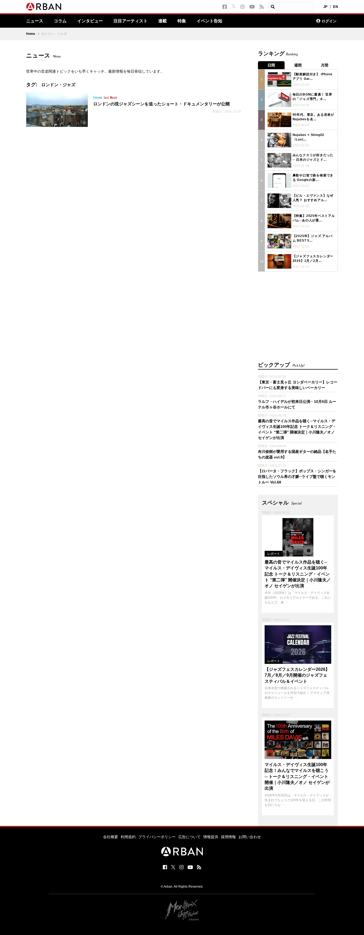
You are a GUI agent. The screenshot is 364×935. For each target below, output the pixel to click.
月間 (324, 65)
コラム (60, 21)
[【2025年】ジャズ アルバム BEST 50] (279, 241)
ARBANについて (289, 21)
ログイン (329, 21)
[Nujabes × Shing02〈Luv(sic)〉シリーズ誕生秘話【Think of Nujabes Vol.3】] (279, 140)
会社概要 (110, 837)
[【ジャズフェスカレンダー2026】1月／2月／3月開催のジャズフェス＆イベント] (279, 261)
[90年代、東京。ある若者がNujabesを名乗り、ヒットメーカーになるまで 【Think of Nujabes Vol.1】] (279, 120)
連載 (162, 21)
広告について (189, 837)
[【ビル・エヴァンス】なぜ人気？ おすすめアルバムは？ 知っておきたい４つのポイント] (279, 200)
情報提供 (210, 837)
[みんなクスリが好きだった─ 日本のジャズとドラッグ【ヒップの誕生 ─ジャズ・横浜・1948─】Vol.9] (279, 160)
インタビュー (90, 21)
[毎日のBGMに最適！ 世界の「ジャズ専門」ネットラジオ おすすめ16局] (279, 99)
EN (335, 7)
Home (30, 33)
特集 (181, 21)
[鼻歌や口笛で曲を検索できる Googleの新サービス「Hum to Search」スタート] (279, 180)
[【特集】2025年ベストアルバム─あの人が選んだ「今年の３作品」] (279, 221)
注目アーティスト (131, 21)
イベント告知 (209, 21)
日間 (271, 65)
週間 (298, 65)
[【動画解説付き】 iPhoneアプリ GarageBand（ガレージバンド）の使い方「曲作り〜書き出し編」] (279, 79)
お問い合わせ (249, 837)
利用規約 (128, 837)
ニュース (34, 21)
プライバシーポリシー (157, 837)
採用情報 (228, 837)
